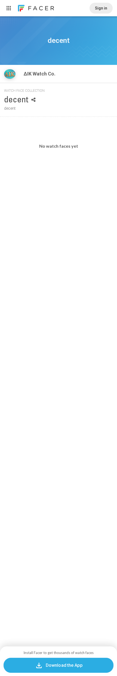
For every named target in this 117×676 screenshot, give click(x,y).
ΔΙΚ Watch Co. (40, 74)
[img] (10, 74)
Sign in (101, 8)
